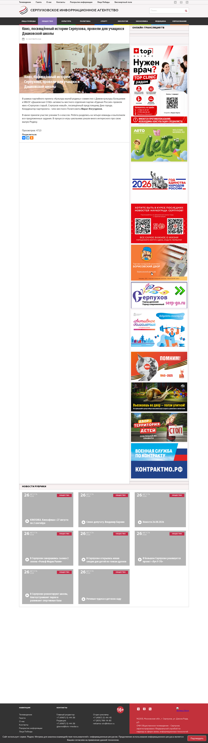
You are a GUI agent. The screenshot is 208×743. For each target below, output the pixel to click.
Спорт (104, 21)
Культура (66, 21)
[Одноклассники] (31, 137)
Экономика (142, 21)
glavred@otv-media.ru (67, 727)
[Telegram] (27, 137)
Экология (123, 21)
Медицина (160, 21)
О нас (49, 2)
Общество (47, 21)
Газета (38, 2)
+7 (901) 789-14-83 (102, 721)
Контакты (60, 2)
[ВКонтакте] (23, 137)
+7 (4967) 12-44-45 (102, 718)
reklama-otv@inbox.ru (103, 724)
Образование (179, 21)
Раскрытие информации (81, 2)
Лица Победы (103, 2)
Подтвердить (197, 738)
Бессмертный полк (123, 2)
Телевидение (25, 2)
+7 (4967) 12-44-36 (66, 718)
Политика (85, 21)
